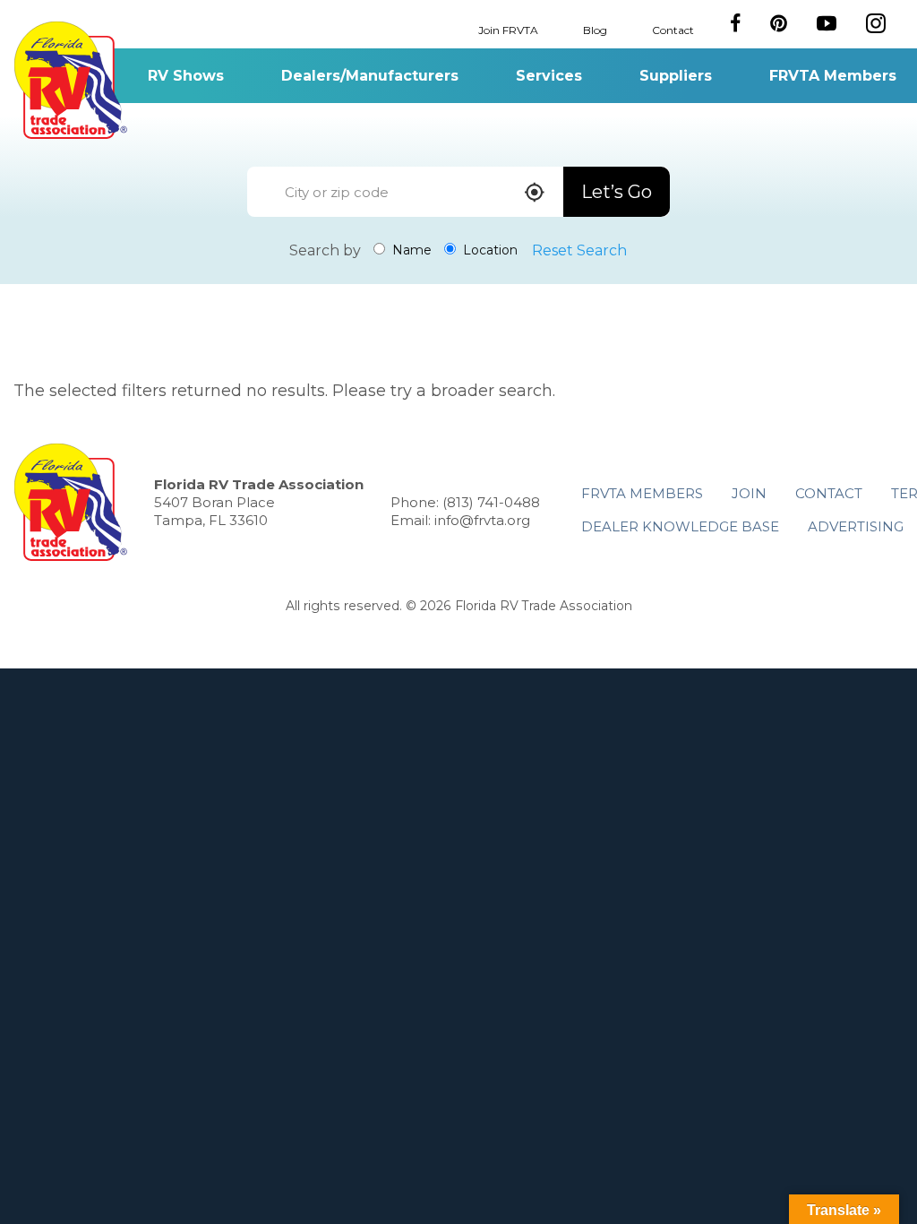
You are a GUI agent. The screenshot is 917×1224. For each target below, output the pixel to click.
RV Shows (186, 75)
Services (549, 75)
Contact (673, 29)
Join (749, 493)
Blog (595, 29)
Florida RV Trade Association (70, 80)
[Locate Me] (534, 194)
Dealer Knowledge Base (680, 526)
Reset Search (579, 250)
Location (488, 250)
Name (410, 250)
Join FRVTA (508, 29)
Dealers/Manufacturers (369, 75)
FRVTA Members (832, 75)
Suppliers (675, 75)
